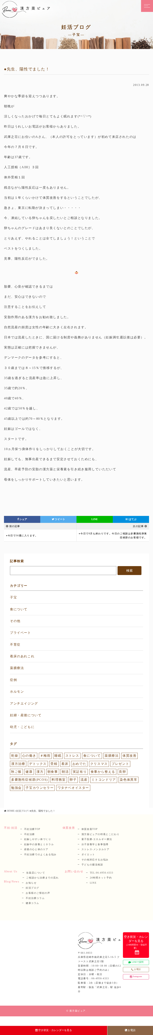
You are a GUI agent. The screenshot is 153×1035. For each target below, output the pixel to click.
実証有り (80, 771)
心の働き (29, 755)
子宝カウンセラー (40, 787)
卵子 (73, 779)
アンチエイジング (24, 703)
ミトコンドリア (103, 779)
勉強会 (16, 787)
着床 (64, 763)
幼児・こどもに (22, 727)
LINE (94, 519)
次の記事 (138, 526)
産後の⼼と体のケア (36, 849)
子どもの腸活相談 (92, 864)
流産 (83, 779)
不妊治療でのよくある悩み (40, 854)
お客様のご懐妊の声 (38, 893)
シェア (23, 519)
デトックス (38, 763)
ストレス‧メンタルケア (95, 849)
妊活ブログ (22, 810)
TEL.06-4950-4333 (101, 872)
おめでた (79, 763)
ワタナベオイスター (73, 787)
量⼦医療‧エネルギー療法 (96, 839)
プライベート (20, 632)
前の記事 (14, 526)
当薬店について (35, 872)
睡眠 (57, 755)
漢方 (39, 771)
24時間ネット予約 (101, 877)
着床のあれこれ (22, 656)
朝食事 (52, 771)
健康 (29, 771)
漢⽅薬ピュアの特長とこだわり (100, 834)
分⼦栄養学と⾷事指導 (95, 844)
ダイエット (88, 854)
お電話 (131, 1030)
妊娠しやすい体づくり (37, 839)
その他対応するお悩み (95, 859)
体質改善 (129, 755)
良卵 (122, 771)
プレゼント (120, 763)
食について (18, 609)
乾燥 (14, 755)
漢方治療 (18, 763)
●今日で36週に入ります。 (22, 535)
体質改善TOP (89, 829)
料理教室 (59, 779)
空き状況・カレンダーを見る (55, 1030)
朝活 (65, 771)
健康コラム (32, 903)
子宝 (13, 597)
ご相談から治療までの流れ (42, 877)
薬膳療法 (17, 668)
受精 (53, 763)
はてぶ (131, 519)
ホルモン (17, 691)
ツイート (59, 519)
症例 (13, 680)
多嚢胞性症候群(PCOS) (29, 779)
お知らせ (31, 882)
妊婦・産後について (25, 715)
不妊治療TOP (32, 829)
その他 (15, 621)
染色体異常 (128, 779)
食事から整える (103, 771)
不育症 (15, 644)
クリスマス (99, 763)
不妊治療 (29, 834)
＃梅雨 (45, 755)
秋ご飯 (16, 771)
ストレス (72, 755)
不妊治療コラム (35, 898)
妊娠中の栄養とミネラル (39, 844)
